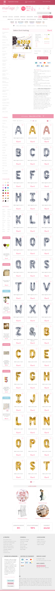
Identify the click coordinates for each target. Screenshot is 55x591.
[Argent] (5, 198)
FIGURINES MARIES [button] (5, 102)
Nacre (3, 231)
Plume (8, 214)
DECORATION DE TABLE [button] (5, 33)
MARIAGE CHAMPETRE (4, 37)
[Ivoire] (5, 182)
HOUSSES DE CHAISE (4, 54)
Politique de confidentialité (8, 542)
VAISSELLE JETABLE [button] (5, 45)
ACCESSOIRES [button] (16, 16)
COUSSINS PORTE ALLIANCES (5, 100)
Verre (8, 229)
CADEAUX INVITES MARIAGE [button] (5, 91)
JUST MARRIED (5, 145)
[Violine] (5, 188)
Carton (3, 214)
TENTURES (4, 57)
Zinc (8, 231)
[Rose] (3, 185)
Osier (8, 211)
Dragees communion (41, 541)
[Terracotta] (3, 195)
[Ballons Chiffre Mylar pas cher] (22, 495)
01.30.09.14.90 (40, 559)
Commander (43, 58)
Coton (3, 216)
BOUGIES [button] (4, 42)
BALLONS (4, 51)
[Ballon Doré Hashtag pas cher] (21, 42)
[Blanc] (3, 182)
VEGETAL (4, 123)
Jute (3, 224)
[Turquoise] (8, 188)
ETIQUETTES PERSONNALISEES (5, 78)
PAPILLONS (4, 132)
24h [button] (47, 36)
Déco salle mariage (21, 25)
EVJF (3, 168)
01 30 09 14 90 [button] (31, 1)
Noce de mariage (23, 544)
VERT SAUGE (4, 165)
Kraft (3, 225)
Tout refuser (10, 583)
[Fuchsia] (8, 185)
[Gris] (8, 182)
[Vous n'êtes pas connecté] (39, 8)
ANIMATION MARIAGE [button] (4, 108)
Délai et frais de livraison (8, 546)
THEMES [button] (40, 16)
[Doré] (8, 198)
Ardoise (4, 211)
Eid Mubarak (4, 173)
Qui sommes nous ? (7, 539)
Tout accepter (11, 580)
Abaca (3, 209)
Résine (8, 220)
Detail (11, 128)
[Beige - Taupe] (3, 198)
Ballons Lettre (35, 116)
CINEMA (3, 152)
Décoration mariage (41, 542)
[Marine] (3, 190)
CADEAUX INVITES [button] (30, 16)
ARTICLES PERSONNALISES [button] (31, 19)
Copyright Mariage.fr (7, 549)
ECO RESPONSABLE (5, 126)
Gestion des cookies (7, 544)
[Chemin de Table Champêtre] (42, 510)
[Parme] (3, 188)
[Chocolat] (3, 193)
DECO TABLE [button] (5, 16)
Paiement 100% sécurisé (8, 547)
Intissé (3, 222)
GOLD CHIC (4, 160)
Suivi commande (46, 1)
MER (3, 129)
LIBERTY (3, 140)
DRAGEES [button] (4, 67)
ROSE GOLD (4, 158)
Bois (3, 213)
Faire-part (22, 542)
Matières (5, 206)
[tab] (6, 33)
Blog (4, 4)
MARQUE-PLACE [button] (5, 39)
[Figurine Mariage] (42, 495)
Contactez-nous (6, 552)
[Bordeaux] (5, 193)
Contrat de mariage (24, 541)
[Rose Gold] (3, 201)
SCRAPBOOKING (5, 85)
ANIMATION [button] (45, 19)
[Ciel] (5, 185)
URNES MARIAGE (5, 105)
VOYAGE (3, 147)
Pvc (8, 218)
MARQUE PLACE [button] (10, 19)
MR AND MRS (4, 155)
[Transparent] (8, 201)
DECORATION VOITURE (4, 61)
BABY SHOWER (5, 111)
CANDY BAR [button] (23, 19)
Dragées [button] (35, 16)
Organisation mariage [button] (13, 1)
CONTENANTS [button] (39, 19)
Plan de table (23, 546)
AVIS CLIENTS (40, 563)
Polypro (9, 216)
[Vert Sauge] (8, 190)
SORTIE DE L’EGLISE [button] (4, 64)
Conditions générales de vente (9, 541)
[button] (26, 22)
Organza (9, 209)
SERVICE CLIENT (41, 556)
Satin (8, 224)
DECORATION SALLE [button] (4, 48)
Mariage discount (23, 547)
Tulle (8, 227)
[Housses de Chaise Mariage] (22, 510)
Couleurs (6, 179)
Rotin (8, 222)
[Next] (50, 121)
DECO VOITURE (17, 19)
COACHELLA (4, 163)
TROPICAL (4, 142)
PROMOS (50, 16)
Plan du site (5, 551)
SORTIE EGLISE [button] (22, 16)
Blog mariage (22, 549)
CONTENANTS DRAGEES (4, 71)
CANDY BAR (4, 137)
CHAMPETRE (4, 120)
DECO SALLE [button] (11, 16)
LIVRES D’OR (4, 96)
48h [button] (47, 37)
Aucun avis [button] (46, 43)
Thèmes (5, 117)
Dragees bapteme (40, 539)
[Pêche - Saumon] (5, 195)
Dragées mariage (40, 544)
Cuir (3, 218)
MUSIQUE (4, 150)
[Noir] (5, 201)
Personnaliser (11, 586)
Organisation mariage (24, 539)
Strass (8, 225)
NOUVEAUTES (45, 16)
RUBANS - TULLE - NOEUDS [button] (5, 74)
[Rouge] (8, 193)
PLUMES (3, 134)
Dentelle (4, 220)
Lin (3, 227)
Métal (3, 229)
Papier (8, 213)
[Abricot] (8, 195)
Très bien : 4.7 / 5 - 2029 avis (43, 567)
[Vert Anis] (5, 190)
